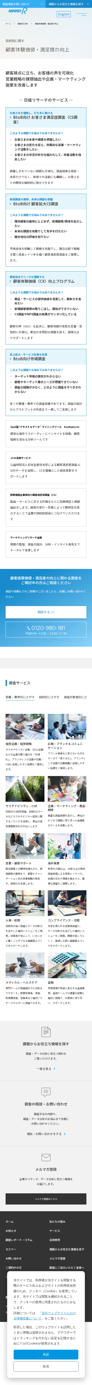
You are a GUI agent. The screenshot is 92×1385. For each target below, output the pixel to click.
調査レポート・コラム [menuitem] (19, 1240)
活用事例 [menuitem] (54, 1240)
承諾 (46, 1354)
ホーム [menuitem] (10, 1221)
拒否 (46, 1366)
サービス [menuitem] (54, 1230)
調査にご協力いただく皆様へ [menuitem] (66, 1267)
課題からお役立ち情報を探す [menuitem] (66, 4)
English (63, 14)
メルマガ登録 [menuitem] (57, 1258)
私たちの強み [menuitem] (57, 1221)
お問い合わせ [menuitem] (14, 1258)
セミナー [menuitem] (11, 1249)
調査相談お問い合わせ (16, 4)
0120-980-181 (48, 628)
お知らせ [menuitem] (11, 1230)
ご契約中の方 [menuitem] (14, 1267)
